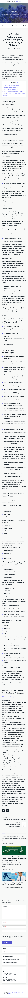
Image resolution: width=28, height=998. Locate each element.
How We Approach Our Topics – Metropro (13, 836)
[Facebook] (12, 25)
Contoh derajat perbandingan (11, 89)
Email (4, 926)
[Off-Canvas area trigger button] (2, 25)
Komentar (5, 906)
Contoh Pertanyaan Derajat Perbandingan (14, 91)
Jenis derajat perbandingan (10, 87)
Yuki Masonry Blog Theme (17, 992)
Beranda (8, 1)
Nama (4, 922)
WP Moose (10, 993)
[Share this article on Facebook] (3, 810)
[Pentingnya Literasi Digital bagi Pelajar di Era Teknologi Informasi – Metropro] (14, 876)
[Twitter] (14, 25)
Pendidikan (18, 1)
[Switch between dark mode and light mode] (23, 25)
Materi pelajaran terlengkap (9, 697)
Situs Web (5, 931)
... (3, 840)
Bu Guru (10, 48)
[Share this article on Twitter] (7, 810)
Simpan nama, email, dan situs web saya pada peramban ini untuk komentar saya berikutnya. (12, 937)
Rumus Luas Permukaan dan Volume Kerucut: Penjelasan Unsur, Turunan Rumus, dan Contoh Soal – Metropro (14, 858)
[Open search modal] (25, 25)
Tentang (13, 1)
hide (17, 82)
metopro (14, 11)
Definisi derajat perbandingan (11, 85)
